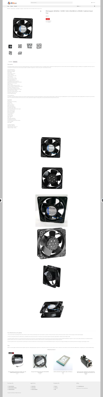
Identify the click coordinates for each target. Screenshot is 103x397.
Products (11, 6)
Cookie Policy (33, 386)
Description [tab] (10, 61)
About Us (55, 386)
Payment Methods (11, 386)
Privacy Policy (33, 387)
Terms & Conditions (34, 389)
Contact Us (56, 387)
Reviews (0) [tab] (15, 61)
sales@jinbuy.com (81, 386)
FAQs (55, 389)
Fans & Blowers (18, 8)
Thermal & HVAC (13, 8)
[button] (40, 11)
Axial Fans (21, 8)
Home (8, 6)
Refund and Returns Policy (12, 387)
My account (93, 2)
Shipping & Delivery (11, 389)
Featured (15, 6)
